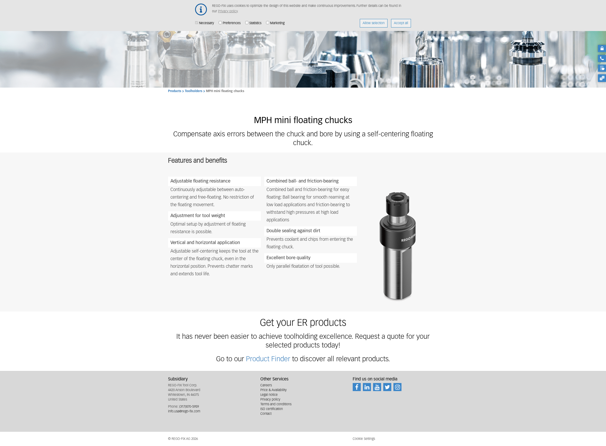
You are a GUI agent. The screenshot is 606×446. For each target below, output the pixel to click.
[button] (397, 245)
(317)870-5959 (189, 406)
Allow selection (374, 23)
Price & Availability (273, 390)
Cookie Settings (364, 439)
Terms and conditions (275, 404)
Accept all (401, 23)
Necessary (206, 23)
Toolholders (193, 91)
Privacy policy (227, 11)
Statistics (255, 23)
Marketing (277, 23)
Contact (266, 413)
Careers (266, 385)
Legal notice (269, 395)
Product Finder (269, 359)
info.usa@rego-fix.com (184, 411)
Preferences (232, 23)
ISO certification (271, 409)
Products (174, 91)
